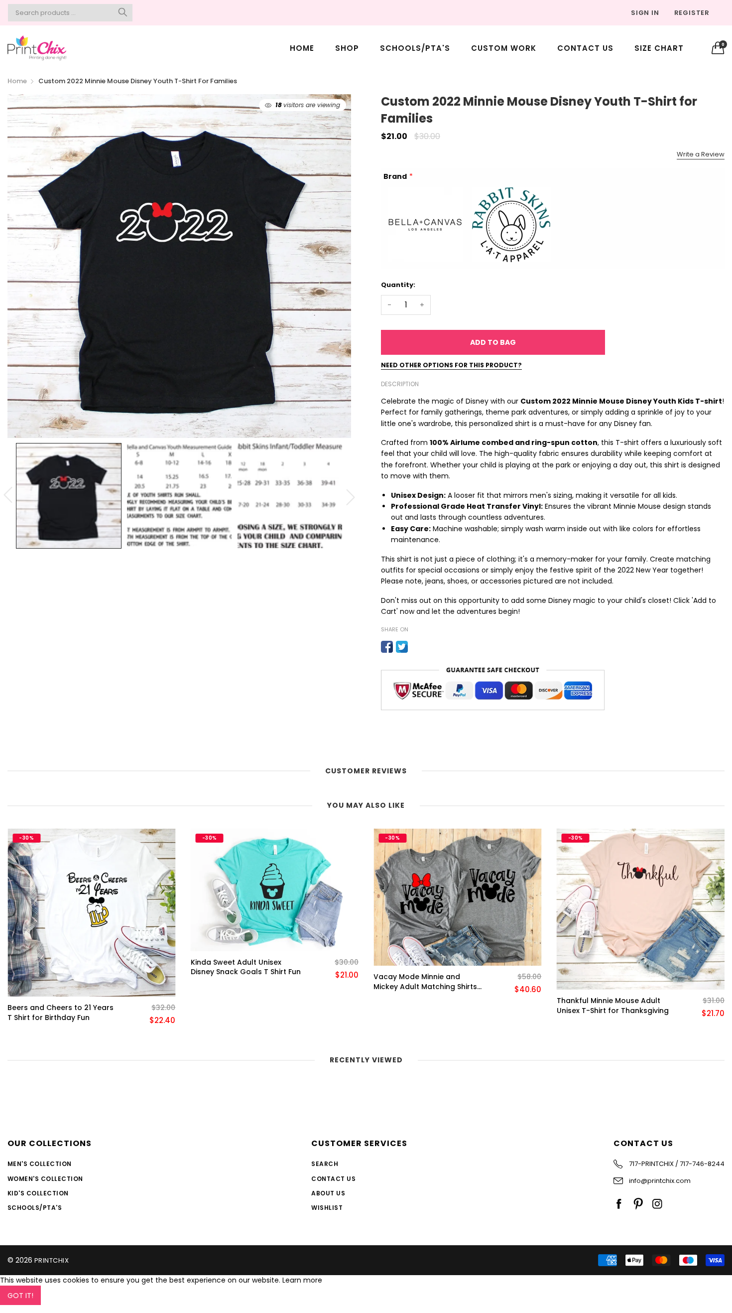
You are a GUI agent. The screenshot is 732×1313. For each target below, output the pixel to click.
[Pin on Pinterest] (417, 647)
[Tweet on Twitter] (402, 647)
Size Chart (659, 48)
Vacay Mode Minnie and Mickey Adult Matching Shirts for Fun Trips (242, 982)
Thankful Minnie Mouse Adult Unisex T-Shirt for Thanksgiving (429, 1006)
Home (302, 48)
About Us (328, 1193)
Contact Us (585, 48)
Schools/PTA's (415, 48)
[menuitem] (302, 47)
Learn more (302, 1280)
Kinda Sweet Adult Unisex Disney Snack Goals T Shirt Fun (62, 967)
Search (324, 1164)
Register (692, 12)
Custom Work (503, 48)
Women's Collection (45, 1178)
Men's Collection (39, 1164)
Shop (347, 48)
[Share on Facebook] (387, 647)
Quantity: (398, 285)
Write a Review (701, 154)
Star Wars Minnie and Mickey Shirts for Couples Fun (608, 982)
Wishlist (327, 1207)
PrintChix (51, 1260)
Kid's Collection (38, 1193)
